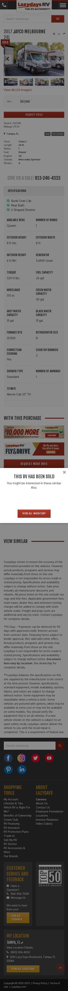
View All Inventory (34, 513)
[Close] (64, 472)
